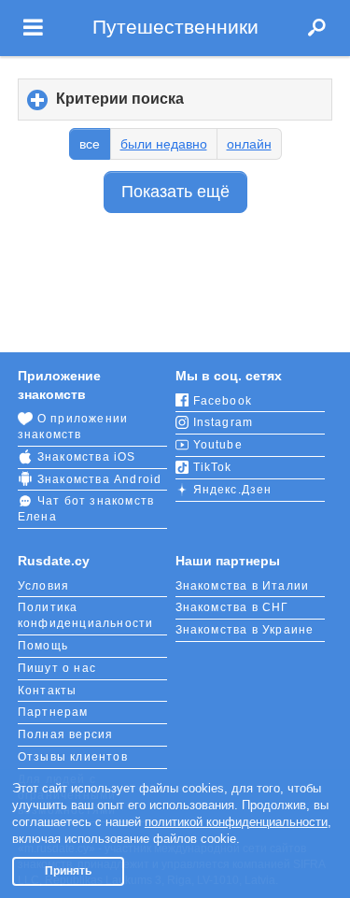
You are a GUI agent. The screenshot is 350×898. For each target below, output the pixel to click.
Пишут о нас (57, 668)
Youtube (218, 444)
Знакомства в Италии (242, 585)
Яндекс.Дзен (233, 489)
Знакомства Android (99, 479)
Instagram (223, 422)
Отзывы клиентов (73, 756)
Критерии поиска (151, 106)
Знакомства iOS (86, 456)
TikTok (212, 467)
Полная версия (66, 734)
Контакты (47, 690)
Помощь (43, 645)
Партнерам (53, 712)
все (89, 143)
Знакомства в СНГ (232, 607)
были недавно (163, 143)
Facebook (223, 400)
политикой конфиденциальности (236, 822)
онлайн (249, 143)
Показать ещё (175, 191)
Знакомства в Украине (245, 629)
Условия (43, 585)
